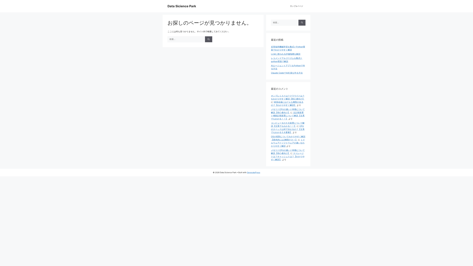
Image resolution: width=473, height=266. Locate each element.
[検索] (208, 39)
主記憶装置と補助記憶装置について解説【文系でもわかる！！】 (287, 115)
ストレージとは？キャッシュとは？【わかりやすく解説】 (287, 156)
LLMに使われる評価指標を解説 (285, 54)
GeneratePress (253, 172)
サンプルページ (296, 6)
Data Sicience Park (182, 6)
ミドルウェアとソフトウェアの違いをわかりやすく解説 (288, 143)
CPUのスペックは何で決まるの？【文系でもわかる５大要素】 (287, 129)
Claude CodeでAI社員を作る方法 (287, 73)
